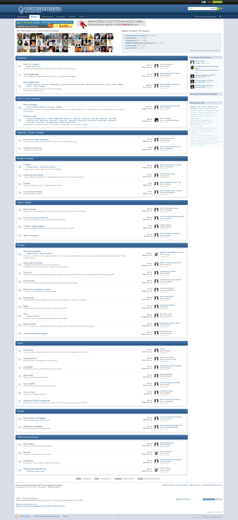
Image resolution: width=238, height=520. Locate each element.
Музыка (26, 452)
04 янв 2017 (164, 327)
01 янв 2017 (164, 335)
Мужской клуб (29, 324)
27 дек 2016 (164, 150)
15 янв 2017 (164, 284)
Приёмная (21, 58)
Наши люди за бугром (32, 263)
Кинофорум (28, 461)
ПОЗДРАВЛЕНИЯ (45, 254)
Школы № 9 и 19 (32, 120)
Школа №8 (112, 118)
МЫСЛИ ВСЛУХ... (200, 77)
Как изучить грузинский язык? (170, 147)
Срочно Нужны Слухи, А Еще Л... (171, 191)
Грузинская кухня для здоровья (135, 35)
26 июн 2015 (164, 318)
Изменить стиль (25, 516)
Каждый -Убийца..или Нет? (205, 75)
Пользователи (47, 17)
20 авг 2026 (164, 370)
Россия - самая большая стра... (171, 263)
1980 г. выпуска (165, 118)
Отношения (28, 350)
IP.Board (220, 516)
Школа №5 (85, 118)
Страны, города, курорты (34, 226)
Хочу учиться (29, 392)
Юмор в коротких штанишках (170, 399)
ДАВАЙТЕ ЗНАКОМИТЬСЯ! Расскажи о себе (139, 43)
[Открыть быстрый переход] (220, 17)
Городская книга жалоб (33, 175)
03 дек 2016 (164, 110)
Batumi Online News (33, 66)
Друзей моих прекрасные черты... (37, 289)
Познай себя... (29, 281)
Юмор (25, 306)
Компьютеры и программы (34, 418)
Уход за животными (167, 296)
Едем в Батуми (29, 209)
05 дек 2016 (164, 292)
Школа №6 (94, 118)
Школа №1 (68, 118)
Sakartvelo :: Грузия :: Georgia (30, 133)
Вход (209, 2)
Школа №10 (44, 120)
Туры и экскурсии (30, 235)
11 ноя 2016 (164, 429)
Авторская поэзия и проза (35, 471)
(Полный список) (54, 487)
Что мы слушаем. (131, 45)
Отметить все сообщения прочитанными (203, 50)
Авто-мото (45, 84)
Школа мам (28, 375)
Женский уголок (30, 358)
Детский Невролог (166, 374)
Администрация (168, 485)
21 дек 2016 (164, 361)
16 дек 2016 (164, 266)
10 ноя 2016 (164, 178)
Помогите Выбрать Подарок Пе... (171, 425)
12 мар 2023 (164, 88)
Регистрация (217, 2)
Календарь (61, 17)
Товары (120, 84)
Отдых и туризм (24, 202)
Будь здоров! (29, 384)
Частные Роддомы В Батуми (170, 383)
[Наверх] (119, 517)
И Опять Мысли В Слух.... (205, 80)
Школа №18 (93, 120)
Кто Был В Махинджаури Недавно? (172, 216)
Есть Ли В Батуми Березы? (169, 208)
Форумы (34, 17)
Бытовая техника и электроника (73, 84)
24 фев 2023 (164, 275)
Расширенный (222, 8)
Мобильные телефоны (33, 426)
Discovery (27, 272)
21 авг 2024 (164, 212)
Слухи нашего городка (32, 192)
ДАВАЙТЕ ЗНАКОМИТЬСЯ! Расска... (172, 252)
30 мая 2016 (164, 386)
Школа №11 (53, 120)
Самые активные (195, 485)
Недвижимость (55, 84)
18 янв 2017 (164, 169)
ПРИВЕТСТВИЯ (32, 254)
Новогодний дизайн (167, 443)
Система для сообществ (209, 516)
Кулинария (27, 367)
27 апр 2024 (164, 142)
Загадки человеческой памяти (170, 280)
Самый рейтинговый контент (212, 485)
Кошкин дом (28, 298)
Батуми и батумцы (25, 158)
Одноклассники (30, 116)
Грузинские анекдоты (167, 305)
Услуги (35, 86)
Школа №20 (102, 120)
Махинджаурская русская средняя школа (60, 122)
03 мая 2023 (164, 77)
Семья (20, 343)
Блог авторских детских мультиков (206, 70)
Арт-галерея (28, 444)
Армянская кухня (130, 38)
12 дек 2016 (164, 300)
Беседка (21, 245)
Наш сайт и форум (31, 64)
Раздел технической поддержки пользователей (34, 506)
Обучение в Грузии (166, 391)
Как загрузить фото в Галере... (170, 73)
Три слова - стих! (166, 314)
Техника (20, 411)
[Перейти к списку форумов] (41, 9)
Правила (209, 512)
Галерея (72, 17)
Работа (29, 86)
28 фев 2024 (164, 447)
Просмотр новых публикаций (205, 17)
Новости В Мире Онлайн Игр (170, 84)
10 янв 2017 (164, 421)
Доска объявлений (31, 82)
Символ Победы (165, 331)
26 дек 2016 (164, 194)
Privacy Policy (218, 512)
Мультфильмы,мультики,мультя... (171, 460)
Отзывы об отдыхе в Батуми (35, 218)
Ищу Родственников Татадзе (170, 106)
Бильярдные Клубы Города (169, 323)
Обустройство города (167, 174)
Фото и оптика (111, 84)
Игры (25, 314)
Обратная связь (59, 506)
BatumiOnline (22, 17)
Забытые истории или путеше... (171, 165)
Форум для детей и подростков (36, 400)
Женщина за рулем (167, 357)
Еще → (218, 50)
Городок (26, 183)
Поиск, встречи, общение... (29, 99)
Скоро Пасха (200, 61)
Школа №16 (83, 120)
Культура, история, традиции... (36, 139)
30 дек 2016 (164, 186)
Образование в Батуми (47, 167)
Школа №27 (41, 122)
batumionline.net (32, 498)
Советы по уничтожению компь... (171, 417)
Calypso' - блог (199, 63)
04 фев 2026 (164, 256)
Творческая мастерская (28, 437)
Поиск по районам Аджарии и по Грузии (40, 107)
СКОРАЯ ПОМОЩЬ (33, 84)
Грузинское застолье (167, 138)
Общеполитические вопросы (35, 333)
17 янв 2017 (164, 229)
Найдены (59, 107)
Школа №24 (112, 120)
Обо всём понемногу (32, 251)
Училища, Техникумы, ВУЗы (36, 118)
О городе (27, 165)
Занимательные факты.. (168, 271)
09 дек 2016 (164, 309)
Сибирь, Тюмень (165, 225)
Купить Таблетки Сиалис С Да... (171, 182)
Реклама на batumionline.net (26, 504)
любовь (162, 349)
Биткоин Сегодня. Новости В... (170, 233)
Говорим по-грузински (32, 148)
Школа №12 (63, 120)
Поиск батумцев (30, 105)
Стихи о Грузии (130, 48)
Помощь (65, 516)
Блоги (81, 17)
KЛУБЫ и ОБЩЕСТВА (55, 118)
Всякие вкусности (131, 40)
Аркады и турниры (32, 316)
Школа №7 (103, 118)
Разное (42, 86)
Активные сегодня (181, 485)
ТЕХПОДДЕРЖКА (31, 74)
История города (32, 167)
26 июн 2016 (164, 122)
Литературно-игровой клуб (34, 469)
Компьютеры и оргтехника (95, 84)
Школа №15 (73, 120)
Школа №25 (31, 122)
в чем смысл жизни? (167, 288)
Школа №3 (77, 118)
